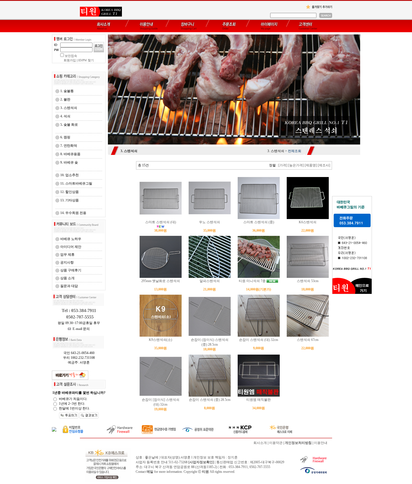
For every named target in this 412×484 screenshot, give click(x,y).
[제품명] (311, 165)
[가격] (282, 165)
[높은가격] (296, 165)
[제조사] (324, 165)
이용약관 (276, 443)
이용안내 (320, 443)
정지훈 (233, 457)
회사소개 (260, 443)
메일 (150, 472)
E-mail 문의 (80, 329)
